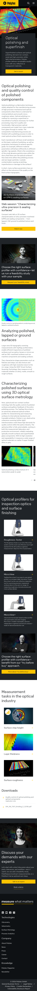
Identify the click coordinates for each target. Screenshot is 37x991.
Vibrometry (6, 922)
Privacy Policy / (11, 986)
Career (4, 955)
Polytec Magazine (8, 968)
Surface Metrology (8, 930)
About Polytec (7, 943)
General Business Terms (11, 984)
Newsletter (5, 972)
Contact (4, 958)
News (4, 947)
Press (4, 951)
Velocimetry (6, 926)
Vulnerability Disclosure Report (18, 989)
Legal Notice (28, 984)
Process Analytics (8, 934)
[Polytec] (9, 3)
